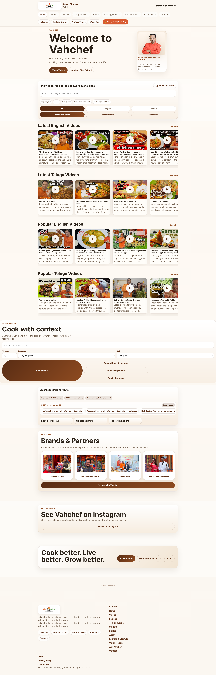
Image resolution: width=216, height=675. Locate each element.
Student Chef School (82, 70)
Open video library (165, 85)
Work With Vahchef (148, 558)
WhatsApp (94, 22)
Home (43, 14)
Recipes (65, 14)
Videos (53, 14)
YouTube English (60, 22)
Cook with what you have (116, 363)
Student (113, 627)
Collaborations (132, 14)
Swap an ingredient (116, 370)
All (62, 109)
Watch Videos (58, 70)
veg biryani (46, 102)
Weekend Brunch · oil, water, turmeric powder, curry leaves (112, 411)
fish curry (66, 102)
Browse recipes (108, 115)
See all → (174, 126)
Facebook (44, 638)
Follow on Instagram (108, 526)
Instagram (44, 22)
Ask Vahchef (150, 14)
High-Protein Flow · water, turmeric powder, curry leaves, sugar (168, 411)
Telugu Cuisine (81, 14)
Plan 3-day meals (116, 378)
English (108, 109)
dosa (56, 102)
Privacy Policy (44, 660)
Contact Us (43, 664)
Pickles (112, 631)
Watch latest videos (62, 115)
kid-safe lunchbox (102, 102)
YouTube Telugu (79, 22)
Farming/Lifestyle (112, 14)
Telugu (154, 109)
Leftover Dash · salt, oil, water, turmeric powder (63, 411)
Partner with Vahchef (165, 5)
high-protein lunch (82, 102)
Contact (164, 14)
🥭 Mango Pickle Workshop (115, 22)
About (96, 14)
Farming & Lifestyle (118, 639)
